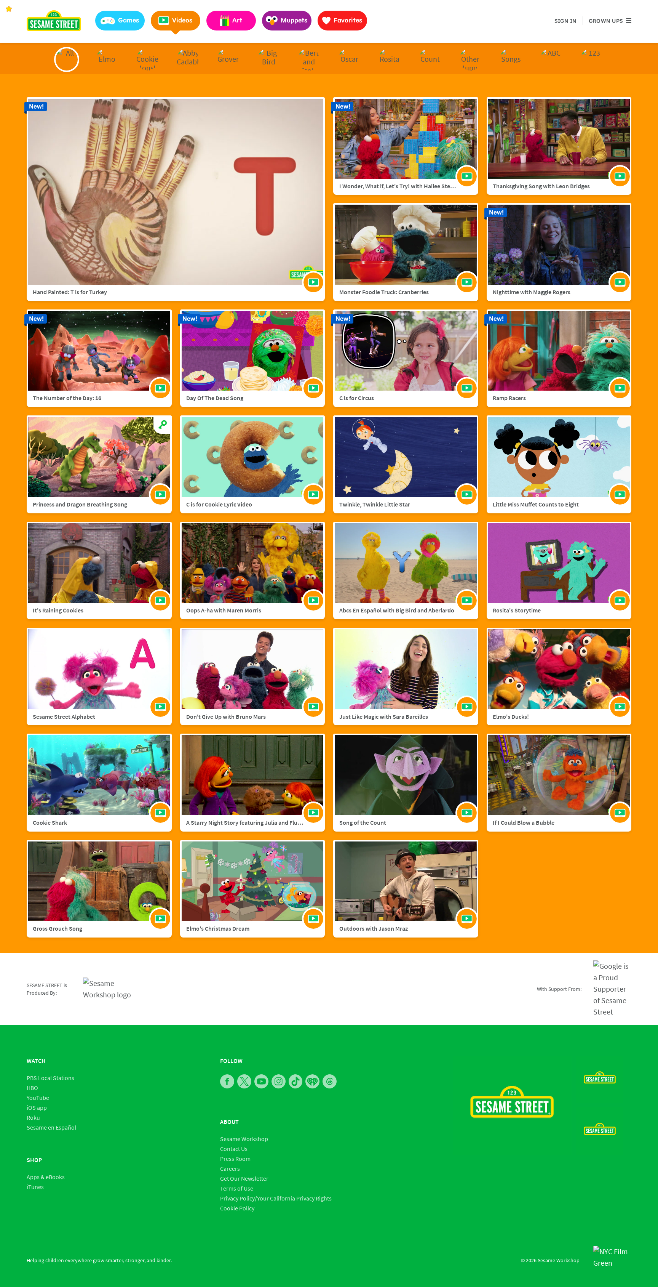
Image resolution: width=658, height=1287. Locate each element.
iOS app (37, 1107)
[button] (120, 20)
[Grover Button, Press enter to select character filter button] (228, 59)
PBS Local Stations (50, 1078)
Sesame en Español (51, 1127)
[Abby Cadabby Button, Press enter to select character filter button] (188, 59)
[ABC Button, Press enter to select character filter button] (551, 59)
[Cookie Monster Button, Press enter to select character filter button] (147, 59)
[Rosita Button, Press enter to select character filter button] (390, 59)
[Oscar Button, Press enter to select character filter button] (349, 59)
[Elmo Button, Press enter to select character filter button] (107, 59)
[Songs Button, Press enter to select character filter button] (511, 59)
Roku (33, 1117)
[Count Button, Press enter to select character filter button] (430, 59)
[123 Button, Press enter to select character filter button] (591, 59)
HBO (32, 1087)
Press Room (235, 1158)
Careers (230, 1168)
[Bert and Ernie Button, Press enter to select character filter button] (309, 59)
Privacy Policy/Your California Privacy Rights (276, 1198)
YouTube (38, 1097)
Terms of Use (236, 1188)
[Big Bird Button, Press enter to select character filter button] (268, 59)
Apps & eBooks (46, 1177)
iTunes (35, 1187)
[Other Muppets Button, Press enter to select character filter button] (470, 59)
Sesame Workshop (244, 1139)
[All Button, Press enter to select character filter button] (67, 59)
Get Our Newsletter (244, 1178)
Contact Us (234, 1148)
